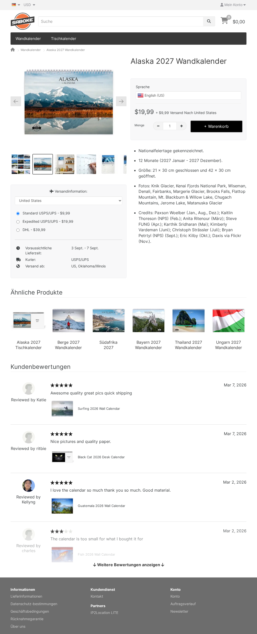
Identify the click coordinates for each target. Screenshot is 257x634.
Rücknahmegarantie (27, 619)
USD (28, 5)
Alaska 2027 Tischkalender (28, 345)
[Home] (13, 50)
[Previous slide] (18, 101)
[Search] (209, 21)
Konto (175, 596)
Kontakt (97, 596)
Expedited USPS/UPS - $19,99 (48, 221)
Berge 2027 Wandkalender (68, 345)
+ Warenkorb (216, 126)
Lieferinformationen (26, 596)
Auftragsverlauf (183, 604)
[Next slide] (119, 101)
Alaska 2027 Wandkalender (65, 50)
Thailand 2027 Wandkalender (188, 345)
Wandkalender (28, 38)
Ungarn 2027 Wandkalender (228, 345)
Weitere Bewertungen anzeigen (128, 564)
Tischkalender (63, 38)
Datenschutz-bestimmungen (34, 604)
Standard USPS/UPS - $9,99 (46, 213)
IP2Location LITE (104, 612)
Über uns (18, 626)
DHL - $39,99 (34, 229)
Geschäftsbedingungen (30, 611)
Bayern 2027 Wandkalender (148, 345)
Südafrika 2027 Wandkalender (108, 345)
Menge (139, 125)
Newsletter (179, 611)
